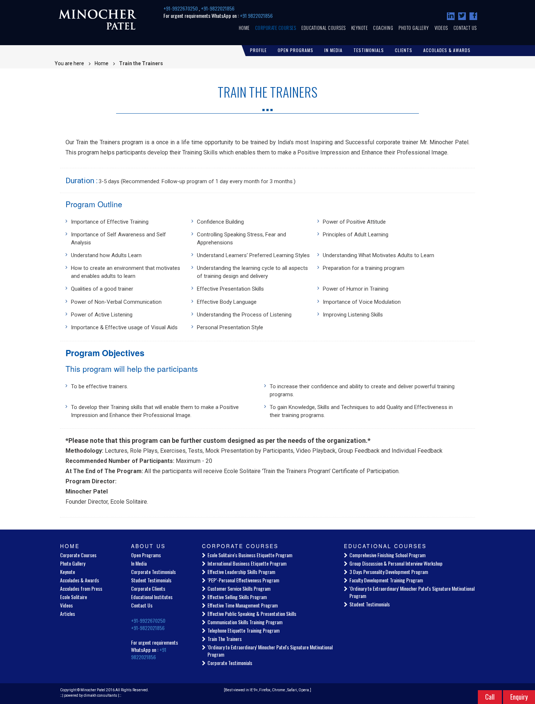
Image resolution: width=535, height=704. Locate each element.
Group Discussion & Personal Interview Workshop (396, 563)
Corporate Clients (148, 588)
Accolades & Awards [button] (447, 50)
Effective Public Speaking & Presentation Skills (251, 613)
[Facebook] (473, 16)
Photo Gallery (414, 27)
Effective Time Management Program (242, 605)
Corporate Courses (275, 27)
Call (490, 696)
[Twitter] (462, 16)
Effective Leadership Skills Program (241, 571)
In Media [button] (333, 50)
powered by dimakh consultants (90, 695)
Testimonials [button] (368, 50)
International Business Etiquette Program (246, 563)
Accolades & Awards (79, 580)
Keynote (359, 27)
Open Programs (295, 50)
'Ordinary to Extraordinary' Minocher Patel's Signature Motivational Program (270, 650)
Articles (67, 613)
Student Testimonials (151, 580)
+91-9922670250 (181, 8)
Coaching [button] (383, 27)
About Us (148, 546)
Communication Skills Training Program (244, 622)
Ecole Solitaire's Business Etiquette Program (249, 555)
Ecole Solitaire (73, 597)
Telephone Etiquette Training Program (243, 630)
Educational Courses (323, 27)
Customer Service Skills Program (238, 588)
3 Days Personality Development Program (388, 571)
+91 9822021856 (256, 15)
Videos (441, 27)
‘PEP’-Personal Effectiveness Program (243, 580)
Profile (258, 50)
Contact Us (465, 27)
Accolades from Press (81, 588)
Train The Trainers (224, 638)
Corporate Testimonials (153, 571)
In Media (139, 563)
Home (244, 27)
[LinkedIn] (451, 16)
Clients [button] (403, 50)
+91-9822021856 (217, 8)
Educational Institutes (152, 597)
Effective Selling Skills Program (237, 597)
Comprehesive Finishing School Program (387, 555)
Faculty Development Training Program (386, 580)
